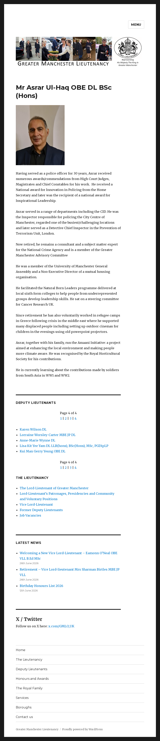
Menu (136, 25)
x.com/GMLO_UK (61, 626)
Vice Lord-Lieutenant (36, 504)
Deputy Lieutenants (36, 403)
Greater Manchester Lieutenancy (37, 729)
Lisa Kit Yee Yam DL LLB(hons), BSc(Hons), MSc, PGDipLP (64, 446)
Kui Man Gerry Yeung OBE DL (42, 451)
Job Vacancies (30, 515)
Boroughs (23, 707)
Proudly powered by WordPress (82, 729)
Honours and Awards (32, 679)
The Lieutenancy (32, 478)
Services (22, 698)
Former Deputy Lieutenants (41, 510)
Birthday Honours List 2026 (41, 586)
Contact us (24, 717)
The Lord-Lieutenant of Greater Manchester (54, 488)
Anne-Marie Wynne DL (37, 440)
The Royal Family (29, 688)
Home (20, 650)
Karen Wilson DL (33, 429)
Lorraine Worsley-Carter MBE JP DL (48, 435)
